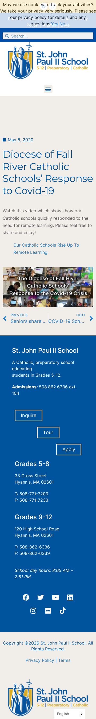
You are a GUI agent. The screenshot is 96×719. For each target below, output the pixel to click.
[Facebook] (26, 597)
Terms (64, 660)
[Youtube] (55, 597)
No (62, 23)
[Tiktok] (62, 610)
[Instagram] (33, 610)
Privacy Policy (40, 660)
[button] (48, 89)
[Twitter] (40, 597)
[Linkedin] (70, 597)
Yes (54, 23)
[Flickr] (48, 610)
